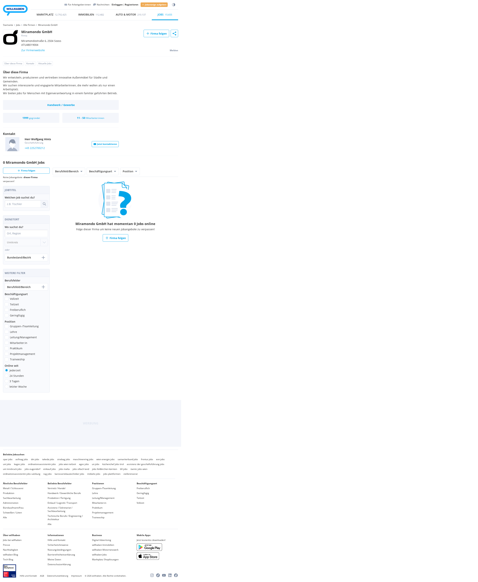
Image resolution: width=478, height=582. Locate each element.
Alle (5, 517)
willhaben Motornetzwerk (105, 549)
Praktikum (97, 507)
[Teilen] (174, 33)
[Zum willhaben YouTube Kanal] (164, 575)
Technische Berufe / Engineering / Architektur (65, 517)
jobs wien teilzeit (67, 464)
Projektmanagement (102, 512)
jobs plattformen (111, 473)
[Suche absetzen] (44, 203)
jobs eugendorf (32, 469)
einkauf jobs (49, 469)
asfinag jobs (21, 459)
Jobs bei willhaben (12, 540)
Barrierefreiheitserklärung (61, 554)
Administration (10, 502)
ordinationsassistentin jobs (42, 464)
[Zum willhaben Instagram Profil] (152, 575)
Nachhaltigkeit (10, 549)
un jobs (95, 464)
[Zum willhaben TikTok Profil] (158, 575)
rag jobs (47, 473)
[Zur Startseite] (15, 11)
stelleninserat (130, 473)
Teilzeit (140, 498)
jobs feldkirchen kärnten (104, 469)
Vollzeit (140, 502)
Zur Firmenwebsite (33, 50)
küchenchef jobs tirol (113, 464)
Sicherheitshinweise (58, 544)
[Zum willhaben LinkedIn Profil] (170, 575)
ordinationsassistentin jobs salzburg (21, 473)
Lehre (95, 493)
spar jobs (8, 459)
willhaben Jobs (99, 554)
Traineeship (98, 517)
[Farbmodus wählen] (173, 5)
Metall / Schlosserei (13, 488)
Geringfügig (143, 493)
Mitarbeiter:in (99, 502)
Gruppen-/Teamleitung (104, 488)
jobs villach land (81, 469)
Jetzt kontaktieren (107, 144)
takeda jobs (48, 459)
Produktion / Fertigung (59, 498)
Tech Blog (8, 559)
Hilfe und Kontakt (56, 540)
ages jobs (84, 464)
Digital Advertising (101, 540)
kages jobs (19, 464)
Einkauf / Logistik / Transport (62, 502)
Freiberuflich (143, 488)
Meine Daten (54, 559)
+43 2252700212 (35, 148)
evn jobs (160, 459)
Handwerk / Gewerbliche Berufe (64, 493)
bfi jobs (124, 469)
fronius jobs (147, 459)
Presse (6, 544)
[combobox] (23, 203)
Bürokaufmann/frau (13, 507)
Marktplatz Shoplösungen (105, 559)
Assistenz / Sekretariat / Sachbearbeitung (60, 509)
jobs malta (64, 469)
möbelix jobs (93, 473)
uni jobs (7, 464)
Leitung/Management (103, 498)
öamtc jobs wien (139, 469)
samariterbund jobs (128, 459)
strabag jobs (63, 459)
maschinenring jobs (83, 459)
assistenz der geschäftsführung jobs (145, 464)
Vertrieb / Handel (56, 488)
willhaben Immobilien (103, 544)
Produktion (8, 493)
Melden (174, 50)
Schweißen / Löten (12, 512)
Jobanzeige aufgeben (155, 4)
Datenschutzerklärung (59, 564)
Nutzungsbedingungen (59, 549)
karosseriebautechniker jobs (69, 473)
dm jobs (35, 459)
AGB (42, 575)
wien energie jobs (105, 459)
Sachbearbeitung (12, 498)
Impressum (76, 575)
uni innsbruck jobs (12, 469)
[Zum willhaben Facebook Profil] (176, 575)
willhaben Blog (10, 554)
